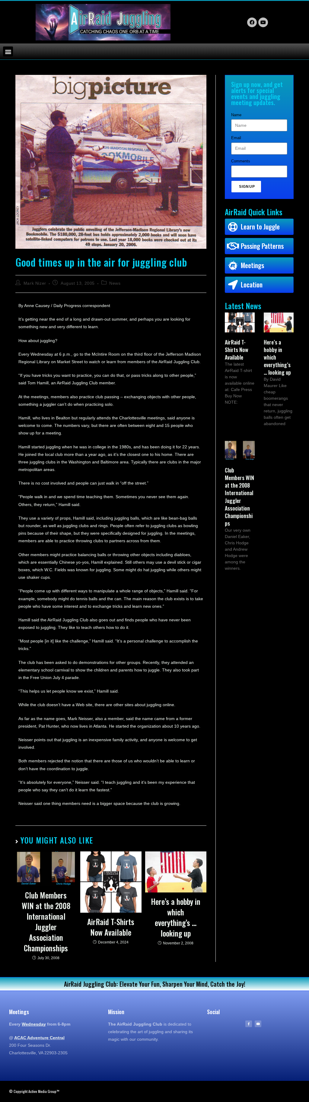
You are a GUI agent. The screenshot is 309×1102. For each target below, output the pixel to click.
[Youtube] (258, 1023)
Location (252, 284)
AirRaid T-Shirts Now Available (110, 926)
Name (236, 115)
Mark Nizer (35, 283)
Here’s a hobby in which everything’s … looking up (175, 917)
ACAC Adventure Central (39, 1037)
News (114, 283)
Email (236, 138)
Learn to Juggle (260, 226)
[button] (8, 51)
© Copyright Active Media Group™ (34, 1091)
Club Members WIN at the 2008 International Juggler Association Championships (46, 921)
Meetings (252, 265)
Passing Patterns (262, 246)
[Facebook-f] (248, 1023)
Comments (240, 161)
